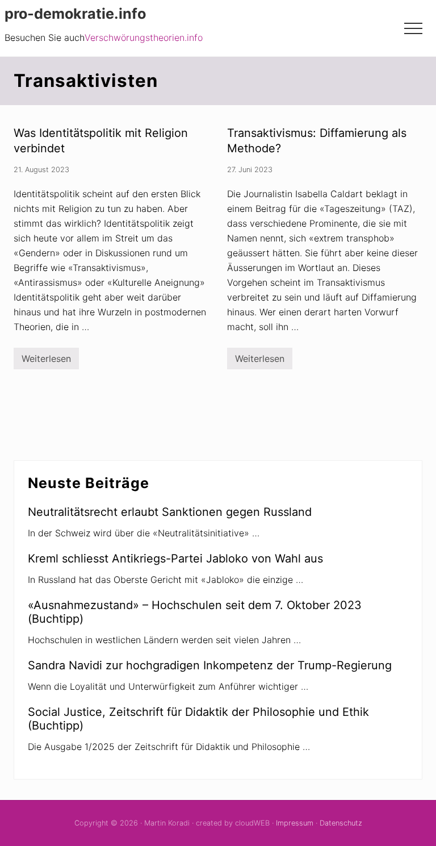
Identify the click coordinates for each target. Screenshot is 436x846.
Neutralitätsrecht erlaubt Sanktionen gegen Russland (170, 512)
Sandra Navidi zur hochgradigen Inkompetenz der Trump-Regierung (210, 665)
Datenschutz (341, 823)
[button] (413, 28)
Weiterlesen (46, 361)
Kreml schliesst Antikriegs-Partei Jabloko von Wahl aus (175, 558)
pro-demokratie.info (75, 13)
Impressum (294, 823)
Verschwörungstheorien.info (144, 37)
